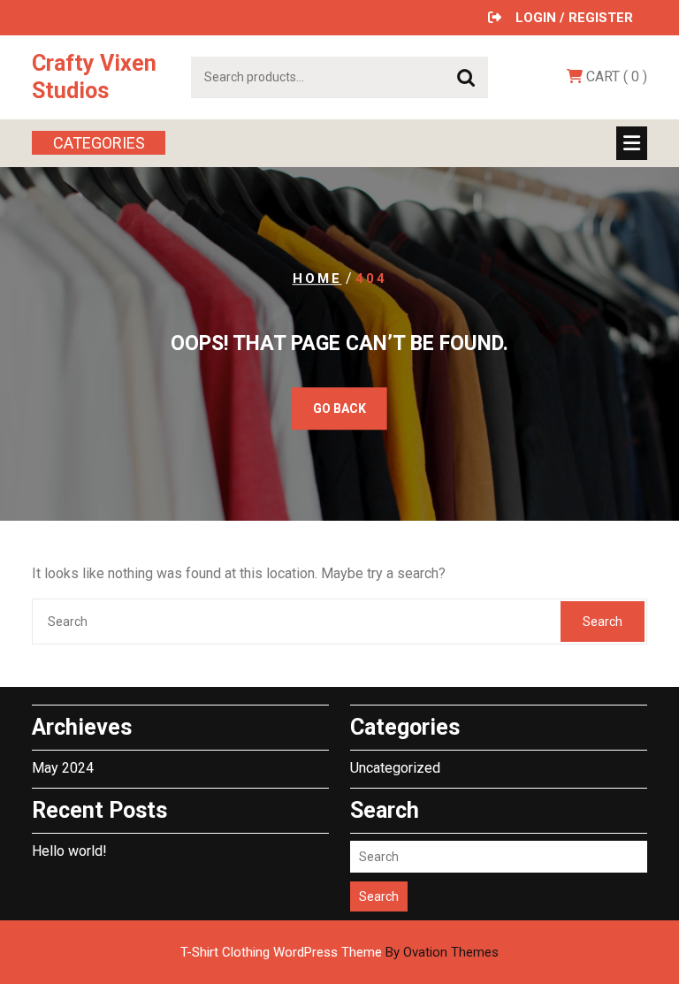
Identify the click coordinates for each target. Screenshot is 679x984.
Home (317, 278)
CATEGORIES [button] (99, 142)
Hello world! (69, 851)
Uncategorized (395, 767)
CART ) (615, 76)
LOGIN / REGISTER (574, 18)
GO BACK (339, 408)
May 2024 (63, 767)
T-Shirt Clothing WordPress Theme (339, 952)
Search (466, 78)
